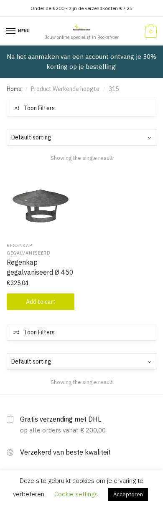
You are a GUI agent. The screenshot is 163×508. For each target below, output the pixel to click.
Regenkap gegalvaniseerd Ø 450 (40, 267)
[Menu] (11, 31)
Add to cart (41, 302)
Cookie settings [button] (76, 494)
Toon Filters (39, 108)
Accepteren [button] (128, 494)
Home (14, 89)
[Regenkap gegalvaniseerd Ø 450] (40, 204)
